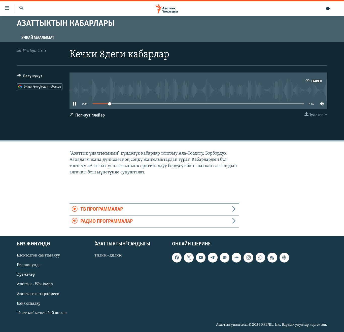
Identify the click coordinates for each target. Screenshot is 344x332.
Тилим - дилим (108, 255)
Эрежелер (26, 275)
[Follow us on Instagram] (248, 257)
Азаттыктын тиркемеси (38, 294)
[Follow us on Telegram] (212, 257)
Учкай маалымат (37, 38)
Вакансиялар (29, 304)
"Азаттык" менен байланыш (42, 313)
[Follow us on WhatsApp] (260, 257)
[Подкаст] (284, 257)
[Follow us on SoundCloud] (236, 257)
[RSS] (272, 257)
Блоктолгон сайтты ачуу (38, 255)
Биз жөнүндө (29, 265)
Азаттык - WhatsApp (35, 284)
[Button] (29, 77)
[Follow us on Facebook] (177, 257)
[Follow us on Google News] (224, 257)
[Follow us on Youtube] (200, 257)
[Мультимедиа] (328, 8)
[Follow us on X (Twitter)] (188, 257)
